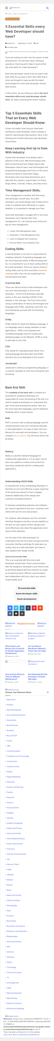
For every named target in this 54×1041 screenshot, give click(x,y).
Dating (9, 772)
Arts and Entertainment (16, 715)
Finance (10, 803)
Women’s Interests (14, 1003)
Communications (13, 751)
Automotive (11, 720)
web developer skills (27, 593)
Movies (10, 885)
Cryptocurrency (13, 766)
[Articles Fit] (15, 8)
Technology (11, 967)
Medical (10, 880)
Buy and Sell (12, 736)
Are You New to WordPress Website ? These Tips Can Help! (37, 648)
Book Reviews (12, 725)
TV (8, 978)
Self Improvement (14, 942)
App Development (14, 710)
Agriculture (11, 700)
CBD (8, 746)
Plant (9, 911)
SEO (8, 947)
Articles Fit (11, 43)
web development (27, 599)
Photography (12, 905)
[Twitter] (16, 607)
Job (8, 859)
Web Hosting (12, 998)
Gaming (10, 818)
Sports (9, 962)
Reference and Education (17, 931)
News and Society (14, 895)
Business (10, 730)
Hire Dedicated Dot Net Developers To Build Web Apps (37, 676)
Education (11, 782)
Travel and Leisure (14, 972)
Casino (9, 741)
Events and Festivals (15, 787)
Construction (12, 761)
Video (9, 988)
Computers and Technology (18, 756)
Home (9, 14)
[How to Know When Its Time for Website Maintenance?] (15, 666)
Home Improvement (15, 844)
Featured (10, 797)
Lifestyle (10, 875)
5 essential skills (27, 588)
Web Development (20, 14)
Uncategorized (13, 983)
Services (10, 952)
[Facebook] (10, 607)
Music (9, 890)
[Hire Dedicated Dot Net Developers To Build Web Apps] (38, 666)
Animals (10, 705)
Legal (9, 869)
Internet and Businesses (16, 854)
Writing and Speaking (15, 1008)
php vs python (20, 435)
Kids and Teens (13, 864)
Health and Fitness (14, 828)
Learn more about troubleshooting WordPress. (21, 1035)
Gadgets (10, 813)
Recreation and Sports (16, 926)
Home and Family (14, 833)
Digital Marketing (13, 777)
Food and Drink (13, 808)
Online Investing (13, 900)
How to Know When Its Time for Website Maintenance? (14, 676)
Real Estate (11, 921)
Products (10, 916)
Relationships (12, 936)
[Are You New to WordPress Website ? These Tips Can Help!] (38, 638)
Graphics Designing (14, 823)
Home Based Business (16, 839)
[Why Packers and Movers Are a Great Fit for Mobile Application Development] (15, 638)
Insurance (11, 849)
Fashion (10, 792)
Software (10, 957)
